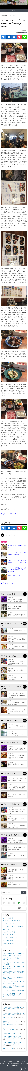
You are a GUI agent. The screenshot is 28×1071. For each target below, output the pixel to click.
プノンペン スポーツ (9, 929)
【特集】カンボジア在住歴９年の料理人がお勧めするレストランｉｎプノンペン (13, 972)
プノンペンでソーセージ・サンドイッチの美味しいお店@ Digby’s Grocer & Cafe (17, 639)
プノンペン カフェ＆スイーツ (11, 920)
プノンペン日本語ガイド (10, 940)
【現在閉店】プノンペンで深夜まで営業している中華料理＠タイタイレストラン (17, 757)
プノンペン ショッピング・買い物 (13, 926)
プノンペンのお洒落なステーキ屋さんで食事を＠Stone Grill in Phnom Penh (17, 569)
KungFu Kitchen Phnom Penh (9, 514)
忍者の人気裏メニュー (14, 575)
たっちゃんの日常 (8, 918)
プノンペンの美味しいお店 (10, 937)
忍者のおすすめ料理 (8, 943)
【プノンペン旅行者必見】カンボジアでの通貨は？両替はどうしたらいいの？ (17, 695)
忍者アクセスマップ (8, 1022)
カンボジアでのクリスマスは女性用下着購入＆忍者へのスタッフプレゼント (17, 711)
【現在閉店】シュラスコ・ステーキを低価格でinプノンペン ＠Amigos (17, 663)
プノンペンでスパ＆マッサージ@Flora (13, 990)
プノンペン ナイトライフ (10, 932)
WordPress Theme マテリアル (17, 1061)
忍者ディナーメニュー (9, 1029)
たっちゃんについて (8, 1017)
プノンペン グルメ (23, 32)
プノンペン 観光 (8, 934)
